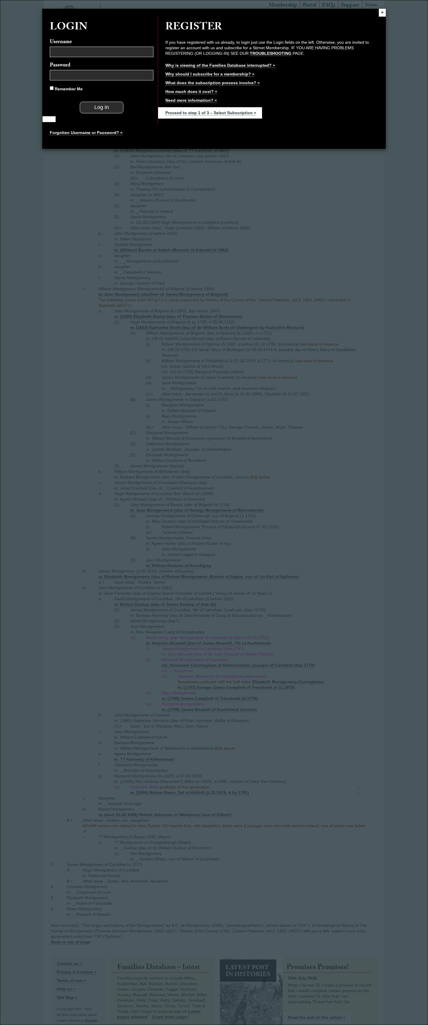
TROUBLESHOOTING (270, 53)
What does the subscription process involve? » (212, 82)
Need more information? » (191, 100)
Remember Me (68, 89)
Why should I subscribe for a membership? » (209, 74)
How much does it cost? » (191, 91)
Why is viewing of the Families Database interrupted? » (220, 65)
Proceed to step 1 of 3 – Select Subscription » (210, 112)
